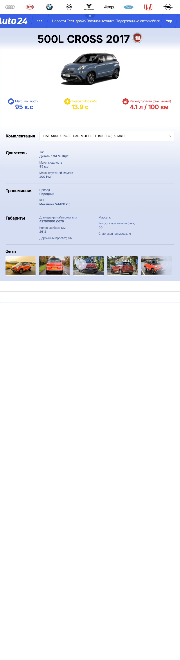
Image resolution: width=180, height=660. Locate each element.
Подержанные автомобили (138, 21)
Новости (59, 21)
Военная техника (101, 21)
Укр (169, 21)
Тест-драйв (76, 21)
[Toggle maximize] (81, 264)
